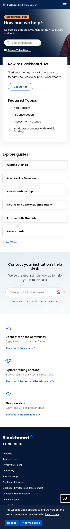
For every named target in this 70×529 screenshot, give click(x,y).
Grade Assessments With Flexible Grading (35, 130)
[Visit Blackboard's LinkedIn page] (16, 444)
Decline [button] (11, 522)
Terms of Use (10, 459)
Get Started (21, 86)
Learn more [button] (52, 514)
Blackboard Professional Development (28, 381)
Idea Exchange (10, 476)
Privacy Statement (12, 465)
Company (8, 453)
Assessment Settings (27, 121)
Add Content (22, 108)
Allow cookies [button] (31, 522)
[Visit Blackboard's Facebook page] (5, 444)
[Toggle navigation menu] (65, 4)
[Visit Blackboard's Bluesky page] (10, 444)
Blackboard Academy (14, 482)
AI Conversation (24, 114)
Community (8, 470)
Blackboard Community (19, 348)
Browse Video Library (19, 50)
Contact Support (11, 499)
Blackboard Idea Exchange (21, 414)
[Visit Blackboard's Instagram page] (20, 444)
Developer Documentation (16, 493)
